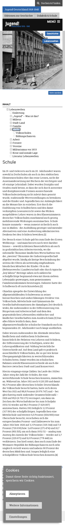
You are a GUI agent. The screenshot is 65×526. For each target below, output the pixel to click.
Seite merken (55, 92)
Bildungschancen (25, 136)
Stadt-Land (18, 122)
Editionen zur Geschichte (18, 15)
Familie (16, 126)
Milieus (16, 119)
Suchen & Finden (50, 3)
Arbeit (16, 139)
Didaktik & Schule (47, 15)
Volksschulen (23, 132)
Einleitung (18, 112)
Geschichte (52, 33)
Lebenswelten (17, 109)
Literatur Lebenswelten (25, 156)
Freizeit (17, 142)
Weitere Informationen (23, 505)
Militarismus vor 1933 (24, 149)
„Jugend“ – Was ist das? (25, 116)
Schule (16, 129)
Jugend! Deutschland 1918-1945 (21, 9)
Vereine (17, 146)
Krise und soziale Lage (25, 152)
